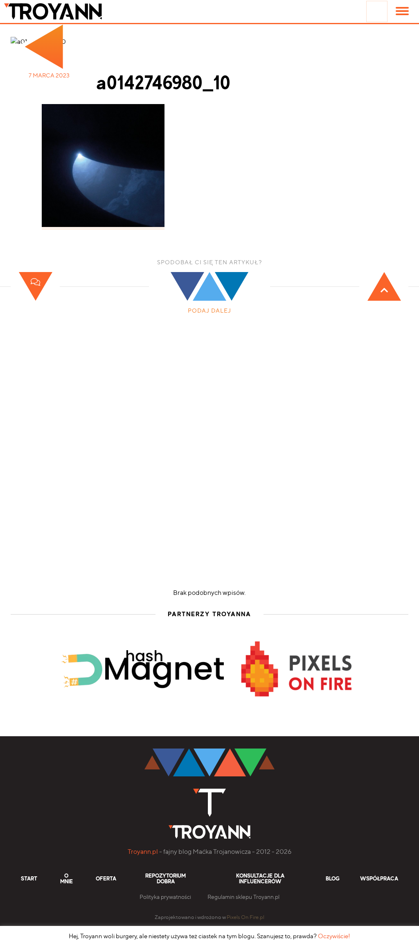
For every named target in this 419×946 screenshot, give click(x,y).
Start (29, 879)
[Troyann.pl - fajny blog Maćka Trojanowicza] (65, 11)
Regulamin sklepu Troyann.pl (243, 897)
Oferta (106, 879)
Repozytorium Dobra (165, 879)
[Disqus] (209, 462)
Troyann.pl (143, 851)
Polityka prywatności (165, 897)
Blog (333, 879)
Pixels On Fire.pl (245, 917)
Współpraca (379, 879)
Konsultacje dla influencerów (260, 879)
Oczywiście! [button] (334, 936)
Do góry (360, 729)
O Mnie (66, 879)
